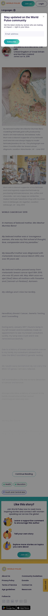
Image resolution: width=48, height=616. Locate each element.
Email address (11, 34)
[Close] (44, 17)
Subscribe (11, 42)
